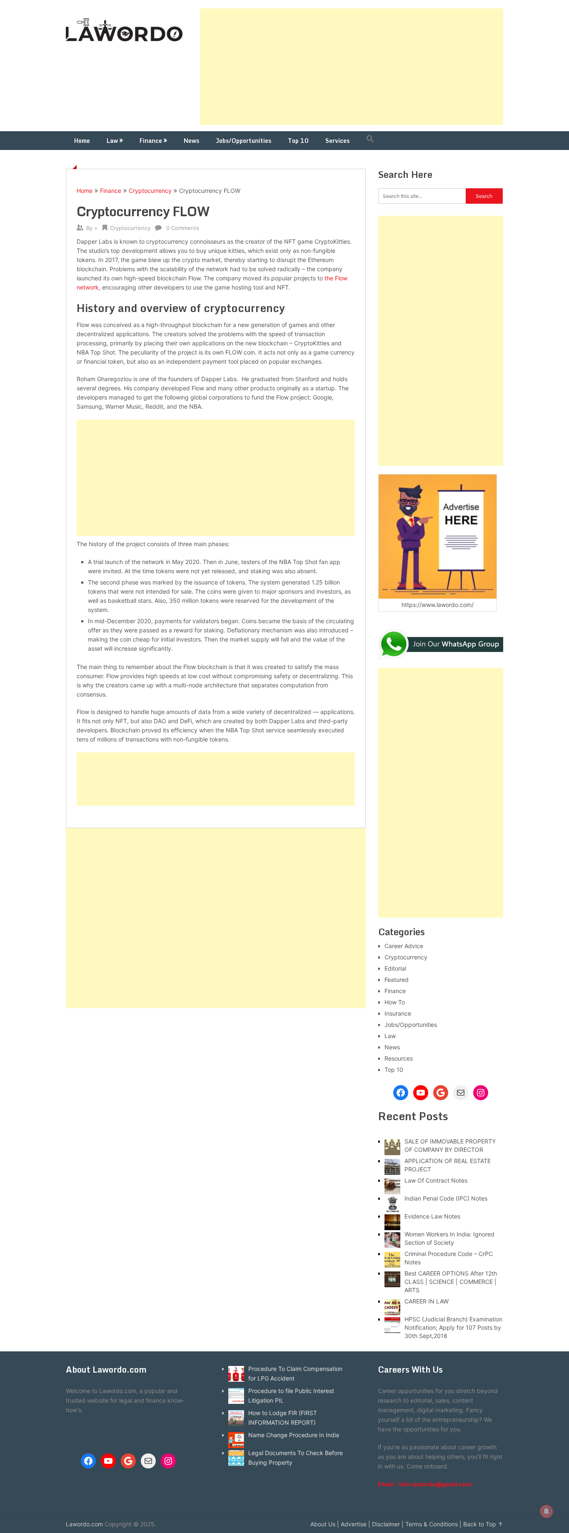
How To (394, 1002)
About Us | (324, 1524)
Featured (396, 979)
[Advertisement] (351, 66)
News (191, 140)
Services (337, 140)
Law (112, 140)
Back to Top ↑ (483, 1524)
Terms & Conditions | (433, 1524)
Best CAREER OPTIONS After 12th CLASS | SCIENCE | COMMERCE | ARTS (450, 1281)
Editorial (395, 968)
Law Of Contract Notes (435, 1180)
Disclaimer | (388, 1524)
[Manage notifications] (546, 1511)
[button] (370, 140)
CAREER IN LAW (426, 1301)
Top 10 (298, 140)
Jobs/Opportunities (243, 140)
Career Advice (403, 945)
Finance (151, 140)
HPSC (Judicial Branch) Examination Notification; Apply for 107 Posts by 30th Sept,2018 (453, 1327)
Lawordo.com (84, 1524)
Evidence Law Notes (432, 1216)
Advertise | (355, 1524)
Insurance (397, 1013)
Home (82, 140)
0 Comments (182, 228)
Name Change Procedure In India (293, 1434)
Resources (398, 1058)
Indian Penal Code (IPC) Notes (445, 1198)
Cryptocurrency (150, 190)
